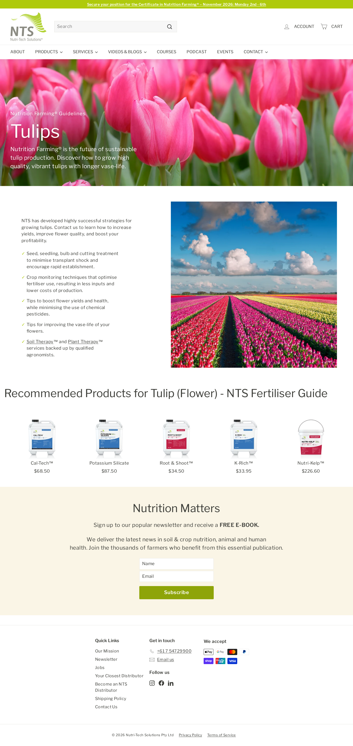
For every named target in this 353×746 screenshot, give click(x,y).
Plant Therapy (83, 341)
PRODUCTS (47, 51)
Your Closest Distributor (119, 675)
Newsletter (106, 659)
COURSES (166, 51)
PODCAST (197, 51)
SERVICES (83, 51)
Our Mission (107, 651)
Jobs (100, 667)
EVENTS (225, 51)
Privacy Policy (190, 735)
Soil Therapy (40, 341)
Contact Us (106, 706)
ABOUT (17, 51)
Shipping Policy (110, 698)
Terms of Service (221, 735)
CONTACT (254, 51)
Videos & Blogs (125, 51)
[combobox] (115, 26)
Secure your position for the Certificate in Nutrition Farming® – (176, 4)
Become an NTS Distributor (111, 687)
